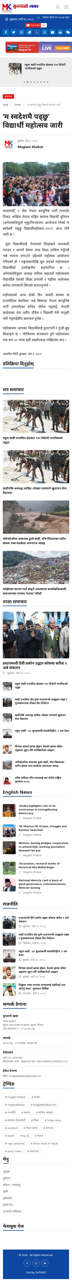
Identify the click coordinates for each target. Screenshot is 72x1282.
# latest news (13, 1151)
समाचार (17, 104)
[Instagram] (21, 32)
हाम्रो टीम (8, 1205)
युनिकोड (7, 1198)
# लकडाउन (33, 1151)
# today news (53, 1120)
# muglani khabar (15, 1097)
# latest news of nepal (44, 1143)
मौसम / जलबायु (11, 1185)
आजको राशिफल (12, 1211)
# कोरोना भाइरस (44, 1112)
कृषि (5, 1191)
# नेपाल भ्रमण (30, 1128)
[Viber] (37, 32)
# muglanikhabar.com (43, 1104)
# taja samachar (15, 1143)
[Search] (58, 6)
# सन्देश (36, 1097)
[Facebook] (6, 32)
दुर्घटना (6, 1178)
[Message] (29, 32)
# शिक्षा (35, 1120)
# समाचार (48, 1128)
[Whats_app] (45, 32)
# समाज (26, 1112)
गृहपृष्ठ (5, 104)
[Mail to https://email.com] (52, 32)
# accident (11, 1128)
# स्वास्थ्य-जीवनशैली (15, 1120)
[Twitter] (14, 32)
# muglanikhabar (15, 1104)
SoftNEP (41, 1272)
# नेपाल (39, 1135)
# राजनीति (10, 1112)
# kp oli (24, 1135)
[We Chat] (68, 32)
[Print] (60, 32)
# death (9, 1135)
